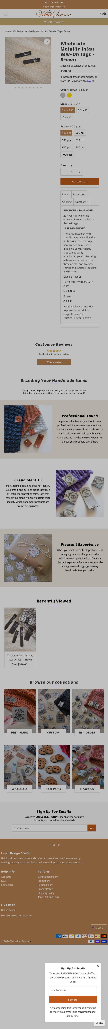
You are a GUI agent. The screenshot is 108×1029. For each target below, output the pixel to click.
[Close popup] (97, 965)
